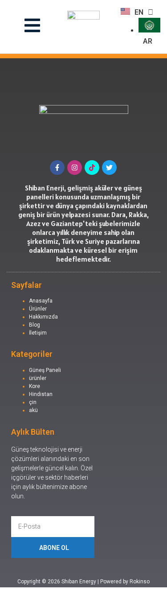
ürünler (37, 378)
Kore (34, 386)
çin (33, 402)
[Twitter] (109, 167)
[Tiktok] (92, 167)
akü (33, 410)
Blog (34, 325)
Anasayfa (41, 301)
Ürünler (38, 309)
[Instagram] (74, 167)
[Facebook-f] (57, 167)
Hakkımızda (43, 317)
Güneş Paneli (45, 370)
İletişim (38, 333)
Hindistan (41, 394)
